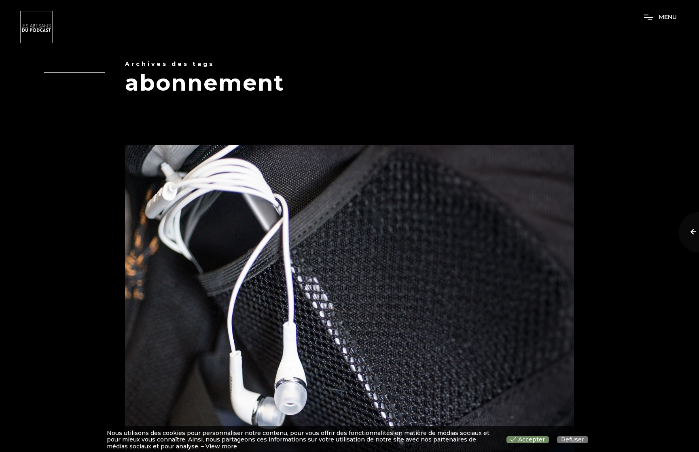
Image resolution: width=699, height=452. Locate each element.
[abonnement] (349, 298)
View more (221, 446)
